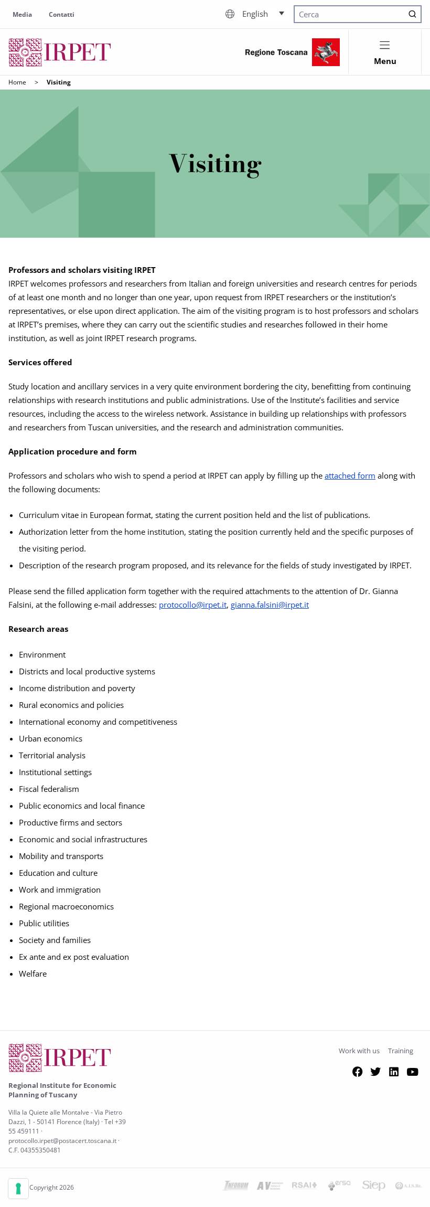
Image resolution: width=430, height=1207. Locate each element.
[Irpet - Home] (59, 52)
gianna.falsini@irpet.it (270, 604)
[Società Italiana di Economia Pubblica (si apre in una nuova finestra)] (374, 1187)
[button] (263, 13)
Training (400, 1050)
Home (17, 82)
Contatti (61, 14)
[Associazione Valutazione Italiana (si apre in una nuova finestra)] (270, 1187)
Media (22, 14)
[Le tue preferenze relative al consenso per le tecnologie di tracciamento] (18, 1189)
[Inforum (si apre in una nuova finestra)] (235, 1187)
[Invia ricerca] (412, 14)
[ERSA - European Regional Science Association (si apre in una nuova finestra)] (339, 1187)
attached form (350, 475)
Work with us (359, 1050)
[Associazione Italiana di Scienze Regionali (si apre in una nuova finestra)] (408, 1187)
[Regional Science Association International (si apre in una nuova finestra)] (305, 1187)
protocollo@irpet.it (193, 604)
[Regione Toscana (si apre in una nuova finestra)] (292, 52)
